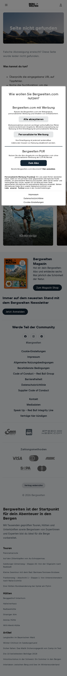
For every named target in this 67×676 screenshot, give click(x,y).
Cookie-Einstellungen (34, 202)
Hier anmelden (48, 169)
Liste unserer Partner (15, 188)
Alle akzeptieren (33, 119)
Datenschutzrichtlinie (33, 198)
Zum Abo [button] (33, 163)
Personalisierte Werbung (34, 134)
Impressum (33, 194)
